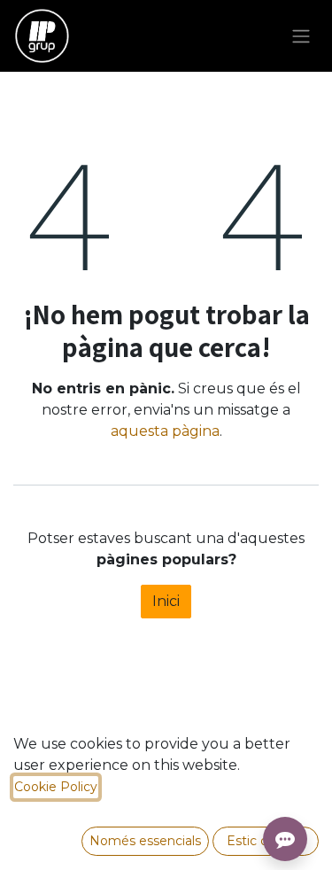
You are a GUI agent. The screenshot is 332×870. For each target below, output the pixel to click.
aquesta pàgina (165, 431)
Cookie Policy (55, 787)
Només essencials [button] (145, 841)
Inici (166, 601)
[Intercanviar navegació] (301, 36)
